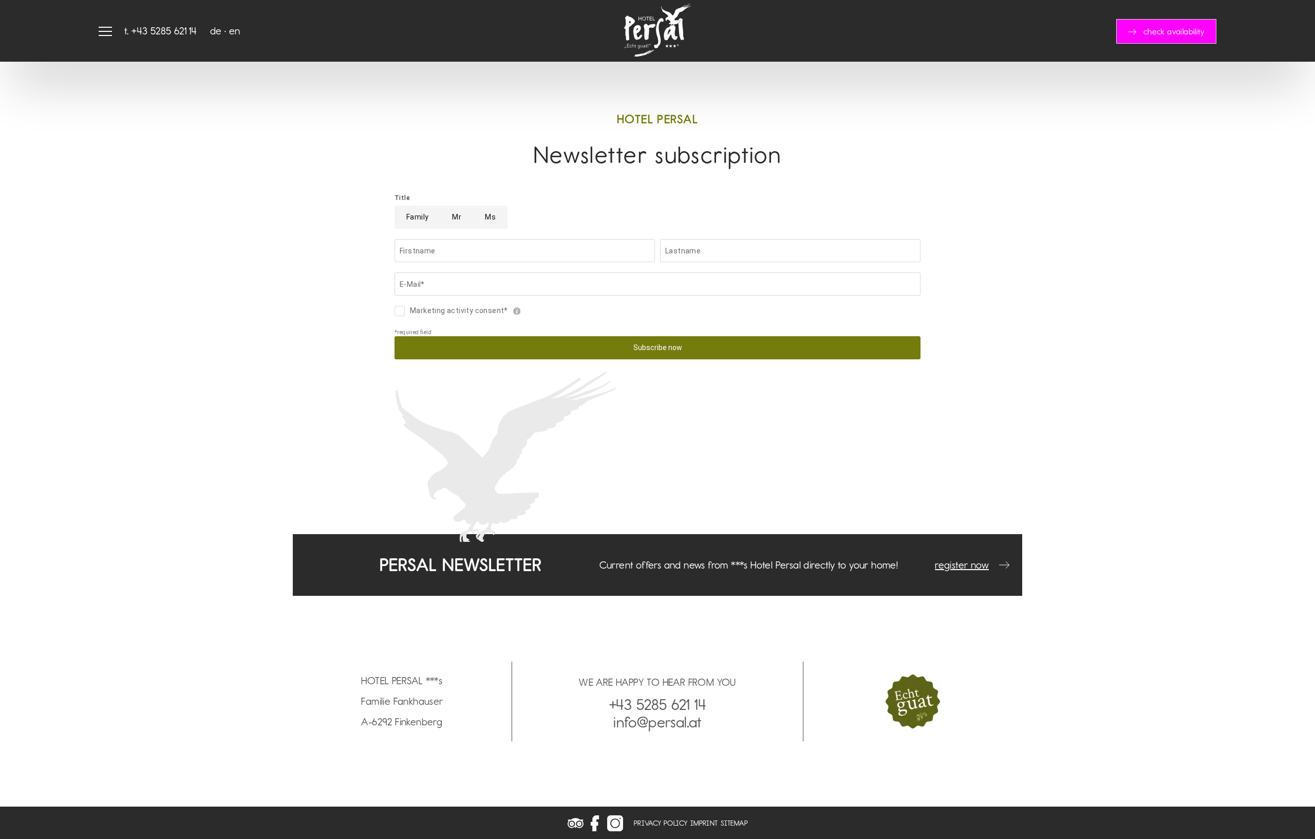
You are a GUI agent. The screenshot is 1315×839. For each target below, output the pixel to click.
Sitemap (734, 823)
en (234, 31)
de (216, 31)
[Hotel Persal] (657, 53)
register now (962, 565)
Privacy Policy (661, 823)
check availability (1174, 32)
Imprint (704, 823)
